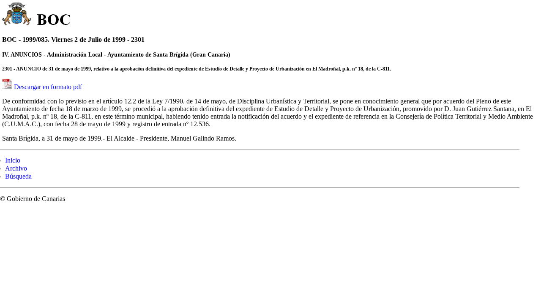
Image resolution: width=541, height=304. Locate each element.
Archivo (16, 168)
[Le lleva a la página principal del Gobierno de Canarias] (17, 15)
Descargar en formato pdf (48, 86)
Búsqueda (18, 176)
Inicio (12, 160)
